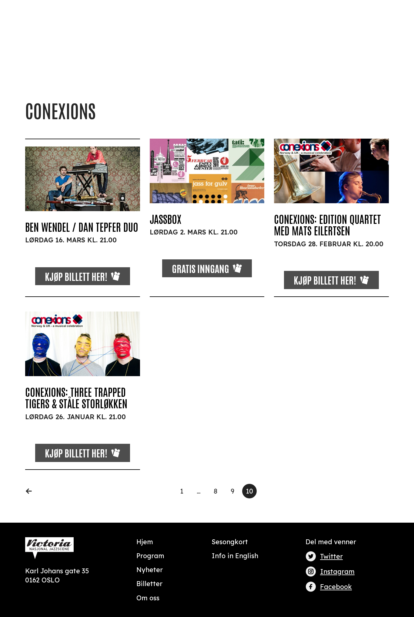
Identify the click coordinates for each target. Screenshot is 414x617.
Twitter (331, 556)
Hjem (144, 542)
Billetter (149, 583)
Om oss (147, 598)
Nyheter (149, 569)
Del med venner (330, 542)
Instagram (337, 571)
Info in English (235, 555)
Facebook (336, 586)
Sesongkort (230, 542)
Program (150, 555)
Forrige (32, 491)
